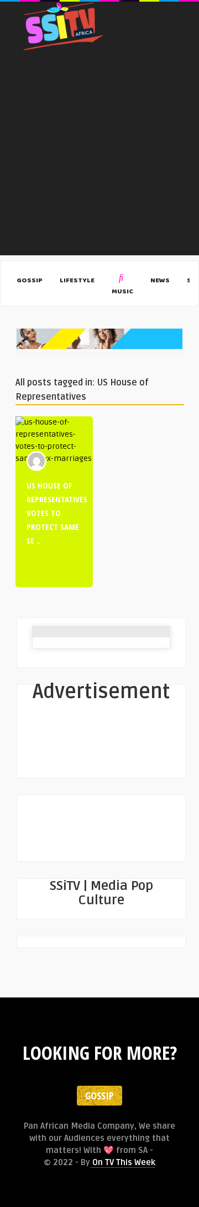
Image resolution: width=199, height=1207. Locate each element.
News (160, 281)
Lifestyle (77, 281)
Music (122, 292)
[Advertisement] (99, 156)
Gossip (30, 281)
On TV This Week (122, 1162)
